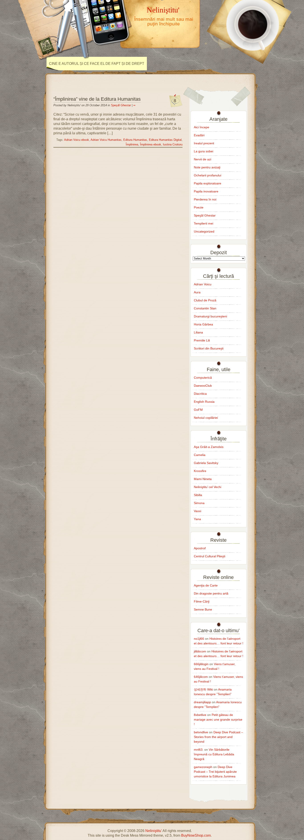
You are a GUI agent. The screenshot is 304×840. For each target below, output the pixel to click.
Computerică (203, 377)
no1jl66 (199, 638)
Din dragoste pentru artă (211, 593)
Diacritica (200, 393)
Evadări (199, 135)
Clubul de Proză (205, 300)
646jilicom (201, 677)
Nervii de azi (202, 159)
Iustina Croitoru (172, 144)
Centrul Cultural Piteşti (209, 556)
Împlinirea (132, 144)
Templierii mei (203, 223)
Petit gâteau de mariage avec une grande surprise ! (218, 719)
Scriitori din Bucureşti (208, 348)
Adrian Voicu (202, 284)
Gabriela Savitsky (206, 463)
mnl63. (198, 749)
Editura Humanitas (135, 139)
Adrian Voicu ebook (76, 139)
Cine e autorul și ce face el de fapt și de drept (96, 63)
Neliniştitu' (163, 10)
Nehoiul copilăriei (206, 417)
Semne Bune (203, 609)
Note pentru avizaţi (207, 167)
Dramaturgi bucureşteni (210, 316)
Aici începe (201, 127)
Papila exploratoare (207, 183)
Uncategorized (204, 231)
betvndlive (201, 732)
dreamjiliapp (202, 702)
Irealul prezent (204, 143)
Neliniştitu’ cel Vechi (207, 487)
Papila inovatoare (206, 191)
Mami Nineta (203, 479)
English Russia (204, 401)
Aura (197, 292)
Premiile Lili (202, 340)
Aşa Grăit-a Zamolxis (208, 447)
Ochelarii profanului (207, 175)
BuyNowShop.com (196, 835)
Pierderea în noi (205, 199)
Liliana (198, 332)
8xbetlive (200, 715)
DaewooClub (203, 385)
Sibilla (198, 495)
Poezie (198, 207)
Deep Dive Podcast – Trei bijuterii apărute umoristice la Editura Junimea (215, 771)
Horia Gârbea (203, 324)
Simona (199, 503)
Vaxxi (197, 511)
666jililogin (201, 664)
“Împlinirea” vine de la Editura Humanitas (97, 99)
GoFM (198, 409)
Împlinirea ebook (150, 144)
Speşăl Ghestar (121, 105)
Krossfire (200, 471)
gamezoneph (203, 767)
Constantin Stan (205, 308)
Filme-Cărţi (201, 601)
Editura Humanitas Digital (165, 139)
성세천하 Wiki (203, 689)
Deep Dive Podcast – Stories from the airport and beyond (218, 736)
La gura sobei (203, 151)
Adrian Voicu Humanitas (106, 139)
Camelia (199, 455)
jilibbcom (200, 651)
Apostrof (200, 548)
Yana (197, 519)
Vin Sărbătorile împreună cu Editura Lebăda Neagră (214, 754)
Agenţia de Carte (206, 585)
